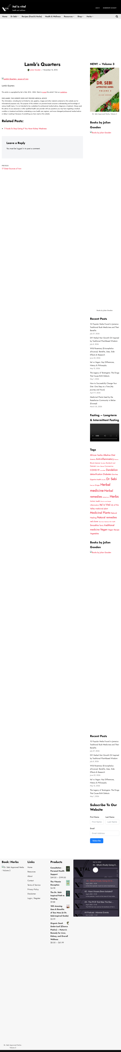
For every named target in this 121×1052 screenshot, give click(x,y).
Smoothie (94, 525)
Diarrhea (115, 474)
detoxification (96, 474)
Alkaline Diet (109, 455)
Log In (97, 8)
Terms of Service (34, 885)
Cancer (93, 466)
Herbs (114, 496)
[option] (96, 883)
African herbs (96, 455)
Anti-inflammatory (105, 459)
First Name (94, 817)
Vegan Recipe (113, 529)
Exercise (92, 485)
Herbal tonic (106, 497)
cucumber (102, 470)
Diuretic (104, 480)
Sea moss (101, 522)
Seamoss (106, 522)
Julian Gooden (35, 70)
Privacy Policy (33, 889)
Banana (116, 459)
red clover (94, 521)
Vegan (103, 529)
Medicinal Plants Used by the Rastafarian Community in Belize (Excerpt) (102, 400)
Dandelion (112, 470)
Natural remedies (107, 517)
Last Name (110, 817)
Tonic (101, 525)
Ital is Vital (105, 505)
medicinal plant (101, 508)
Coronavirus (109, 466)
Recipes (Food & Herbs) (32, 16)
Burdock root (110, 463)
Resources (31, 871)
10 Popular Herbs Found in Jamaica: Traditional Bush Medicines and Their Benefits (104, 327)
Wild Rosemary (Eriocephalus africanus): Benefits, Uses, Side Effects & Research (102, 351)
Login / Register (34, 898)
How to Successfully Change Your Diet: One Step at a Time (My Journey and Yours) (103, 386)
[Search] (117, 16)
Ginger (97, 485)
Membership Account (109, 8)
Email (92, 828)
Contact (31, 880)
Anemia (92, 459)
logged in (20, 148)
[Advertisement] (60, 36)
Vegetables (94, 533)
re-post (44, 92)
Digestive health (95, 479)
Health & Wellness (53, 16)
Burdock (103, 463)
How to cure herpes (105, 501)
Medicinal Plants (100, 513)
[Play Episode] (95, 870)
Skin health (112, 522)
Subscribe (97, 840)
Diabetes (107, 474)
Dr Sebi (111, 478)
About (30, 876)
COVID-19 (94, 470)
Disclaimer (32, 893)
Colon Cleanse (100, 466)
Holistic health (95, 501)
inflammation (94, 505)
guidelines (63, 92)
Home (4, 16)
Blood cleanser (95, 463)
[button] (17, 16)
